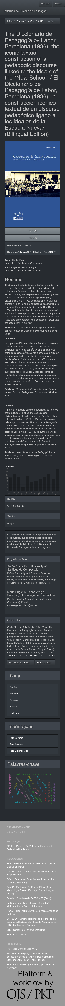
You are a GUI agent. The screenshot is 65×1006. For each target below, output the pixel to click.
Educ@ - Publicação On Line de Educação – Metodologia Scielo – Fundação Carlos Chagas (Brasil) (30, 890)
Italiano (13, 706)
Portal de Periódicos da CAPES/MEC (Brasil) (29, 898)
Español (14, 693)
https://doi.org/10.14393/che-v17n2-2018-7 (34, 251)
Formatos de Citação (20, 662)
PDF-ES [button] (33, 238)
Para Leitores (16, 737)
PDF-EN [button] (32, 230)
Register (45, 3)
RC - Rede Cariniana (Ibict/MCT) (23, 948)
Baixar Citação (44, 662)
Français (14, 700)
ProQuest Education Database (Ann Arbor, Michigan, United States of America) (28, 904)
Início (10, 21)
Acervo (20, 21)
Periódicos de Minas (17, 934)
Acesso (58, 3)
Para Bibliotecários (19, 750)
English (13, 687)
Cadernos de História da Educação (25, 11)
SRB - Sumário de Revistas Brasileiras (26, 929)
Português (15, 713)
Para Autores (16, 744)
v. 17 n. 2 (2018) (36, 21)
